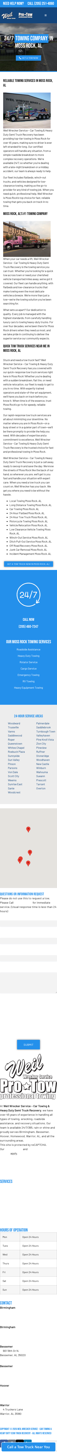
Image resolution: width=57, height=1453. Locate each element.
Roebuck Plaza (16, 751)
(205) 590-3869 (12, 1418)
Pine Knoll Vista (45, 739)
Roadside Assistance (28, 649)
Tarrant (40, 784)
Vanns (11, 731)
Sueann (40, 776)
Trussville (13, 727)
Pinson (12, 763)
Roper (11, 739)
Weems (12, 780)
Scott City (13, 776)
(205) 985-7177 (11, 1398)
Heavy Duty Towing (28, 655)
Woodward (14, 723)
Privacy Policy (13, 1149)
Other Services (8, 1220)
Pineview (41, 747)
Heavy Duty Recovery (11, 1208)
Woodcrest (14, 792)
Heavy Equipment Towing (28, 687)
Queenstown (15, 743)
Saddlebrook (43, 727)
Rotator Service (29, 662)
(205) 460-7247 (28, 626)
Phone (4, 951)
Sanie (11, 788)
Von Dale (13, 772)
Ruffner (40, 751)
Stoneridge (42, 755)
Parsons (12, 767)
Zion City (41, 743)
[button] (30, 853)
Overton (40, 788)
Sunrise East (15, 784)
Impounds (5, 1214)
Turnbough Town (45, 731)
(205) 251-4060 (44, 3)
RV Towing (29, 681)
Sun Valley (14, 759)
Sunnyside (14, 755)
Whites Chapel (16, 747)
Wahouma (42, 772)
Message (5, 969)
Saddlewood (15, 735)
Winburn (41, 767)
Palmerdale (42, 723)
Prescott (41, 780)
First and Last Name (12, 917)
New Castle (42, 763)
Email (4, 934)
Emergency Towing (28, 674)
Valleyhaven (43, 735)
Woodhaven (43, 759)
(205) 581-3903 (11, 1340)
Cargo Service (29, 668)
